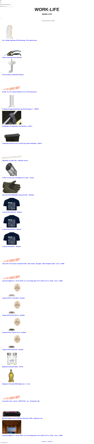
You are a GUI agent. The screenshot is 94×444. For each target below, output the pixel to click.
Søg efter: (1, 6)
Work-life (6, 442)
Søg (53, 20)
